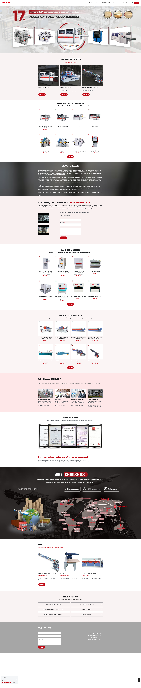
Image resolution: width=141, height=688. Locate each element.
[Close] (84, 337)
